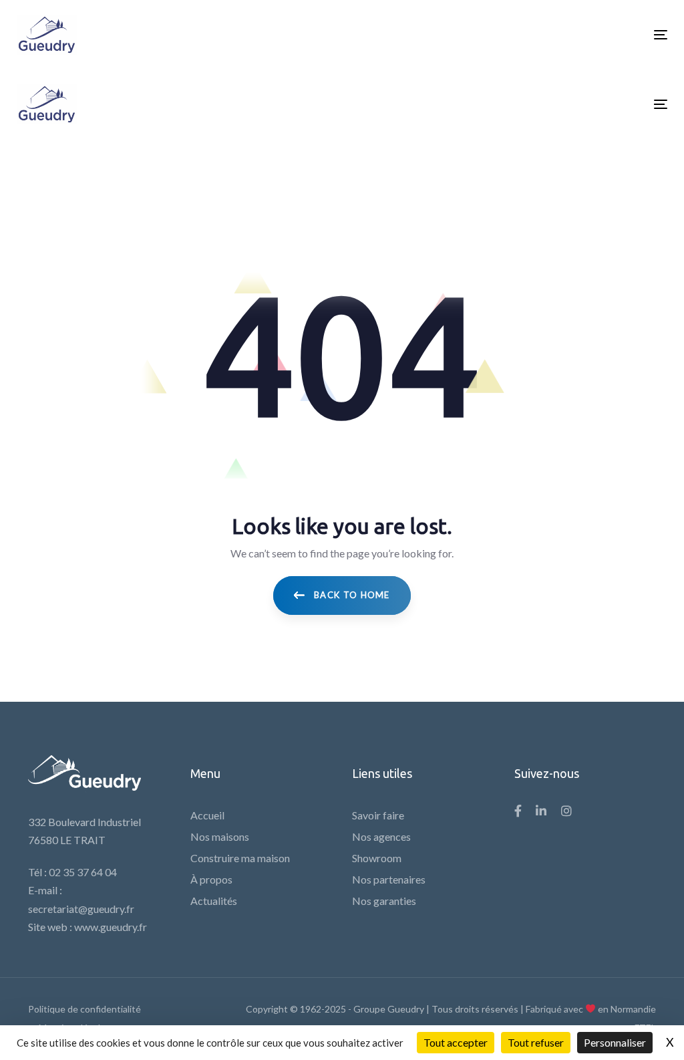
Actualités (213, 900)
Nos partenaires (388, 879)
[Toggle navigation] (558, 34)
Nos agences (381, 836)
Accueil (207, 815)
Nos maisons (219, 836)
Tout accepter (455, 1042)
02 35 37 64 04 (83, 872)
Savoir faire (378, 815)
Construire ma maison (240, 857)
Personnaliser (615, 1042)
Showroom (376, 857)
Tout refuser (536, 1042)
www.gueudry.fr (110, 926)
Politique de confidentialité (84, 1009)
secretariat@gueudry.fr (81, 908)
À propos (211, 879)
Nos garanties (384, 900)
